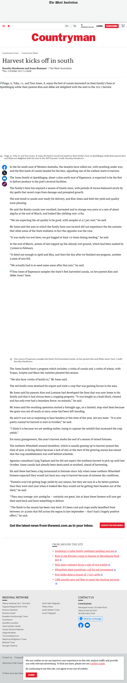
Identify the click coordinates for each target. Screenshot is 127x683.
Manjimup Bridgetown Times (14, 639)
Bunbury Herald (8, 613)
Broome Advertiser (10, 610)
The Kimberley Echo (10, 636)
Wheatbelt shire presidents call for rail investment (84, 569)
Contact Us (7, 657)
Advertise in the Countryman (15, 663)
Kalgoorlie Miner (9, 633)
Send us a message (92, 618)
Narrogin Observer (9, 646)
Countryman (7, 619)
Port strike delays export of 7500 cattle (77, 574)
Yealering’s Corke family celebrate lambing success (84, 551)
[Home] (8, 26)
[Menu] (3, 26)
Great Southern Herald (11, 626)
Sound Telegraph (49, 613)
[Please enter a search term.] (75, 26)
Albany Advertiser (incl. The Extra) (16, 603)
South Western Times (50, 610)
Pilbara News (47, 606)
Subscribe (111, 26)
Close (31, 675)
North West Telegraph (51, 603)
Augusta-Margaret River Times (14, 606)
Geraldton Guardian (10, 623)
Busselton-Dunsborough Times (15, 616)
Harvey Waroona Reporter (13, 629)
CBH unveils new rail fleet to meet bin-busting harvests (87, 579)
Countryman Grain (10, 53)
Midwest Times (8, 642)
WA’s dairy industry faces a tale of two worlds (81, 564)
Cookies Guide (97, 663)
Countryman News (30, 53)
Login (99, 26)
